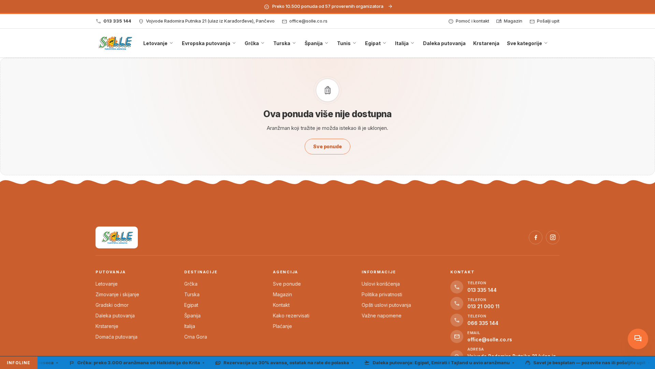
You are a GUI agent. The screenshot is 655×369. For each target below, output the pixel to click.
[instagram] (552, 237)
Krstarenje (107, 326)
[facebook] (535, 237)
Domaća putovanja (116, 337)
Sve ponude (287, 284)
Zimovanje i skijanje (117, 294)
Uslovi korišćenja (381, 284)
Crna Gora (195, 337)
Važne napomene (382, 315)
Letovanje (107, 284)
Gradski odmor (112, 305)
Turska (192, 294)
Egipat (191, 305)
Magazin (282, 294)
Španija (192, 315)
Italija (189, 326)
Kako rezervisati (291, 315)
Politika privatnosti (382, 294)
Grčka (191, 284)
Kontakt (281, 305)
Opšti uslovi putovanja (386, 305)
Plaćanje (282, 326)
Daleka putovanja (115, 315)
